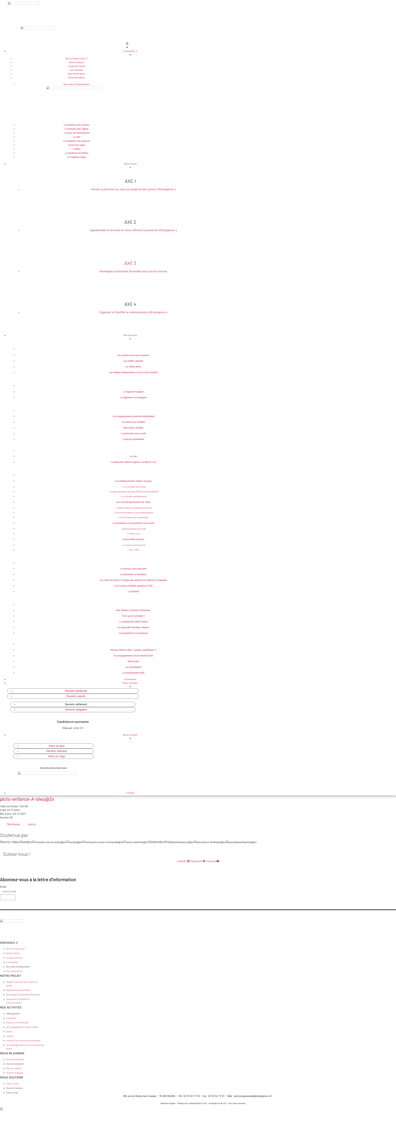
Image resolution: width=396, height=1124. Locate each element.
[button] (127, 45)
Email (3, 886)
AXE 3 (130, 263)
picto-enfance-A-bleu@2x (27, 799)
